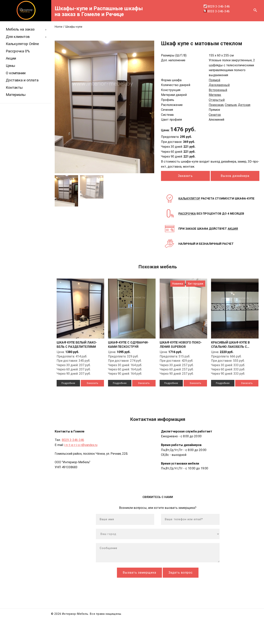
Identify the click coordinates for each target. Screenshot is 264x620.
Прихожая (216, 105)
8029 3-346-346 (218, 6)
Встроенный (218, 90)
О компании (16, 73)
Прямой (214, 80)
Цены (10, 65)
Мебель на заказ (20, 29)
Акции (11, 58)
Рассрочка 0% (18, 51)
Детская (244, 105)
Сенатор (215, 115)
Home (58, 26)
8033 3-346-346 (218, 11)
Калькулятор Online (22, 44)
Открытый (217, 100)
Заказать (92, 383)
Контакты (14, 87)
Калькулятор (189, 198)
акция (233, 228)
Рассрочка (187, 213)
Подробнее (68, 383)
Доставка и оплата (22, 80)
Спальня (231, 105)
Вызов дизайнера (235, 176)
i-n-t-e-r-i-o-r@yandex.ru (80, 445)
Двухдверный (219, 85)
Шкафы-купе (73, 26)
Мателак (215, 95)
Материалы (16, 94)
